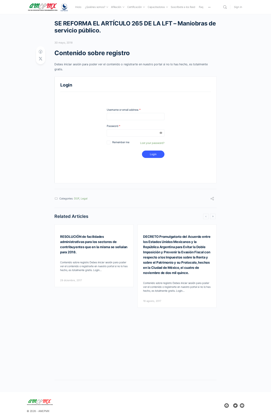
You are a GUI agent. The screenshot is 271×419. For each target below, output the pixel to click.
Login (153, 154)
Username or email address (129, 109)
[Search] (225, 7)
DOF (76, 198)
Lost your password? (152, 142)
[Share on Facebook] (40, 51)
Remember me (120, 142)
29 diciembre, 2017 (71, 280)
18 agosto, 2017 (152, 300)
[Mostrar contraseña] (161, 132)
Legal (84, 198)
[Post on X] (40, 58)
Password (119, 126)
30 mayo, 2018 (63, 42)
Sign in (238, 6)
